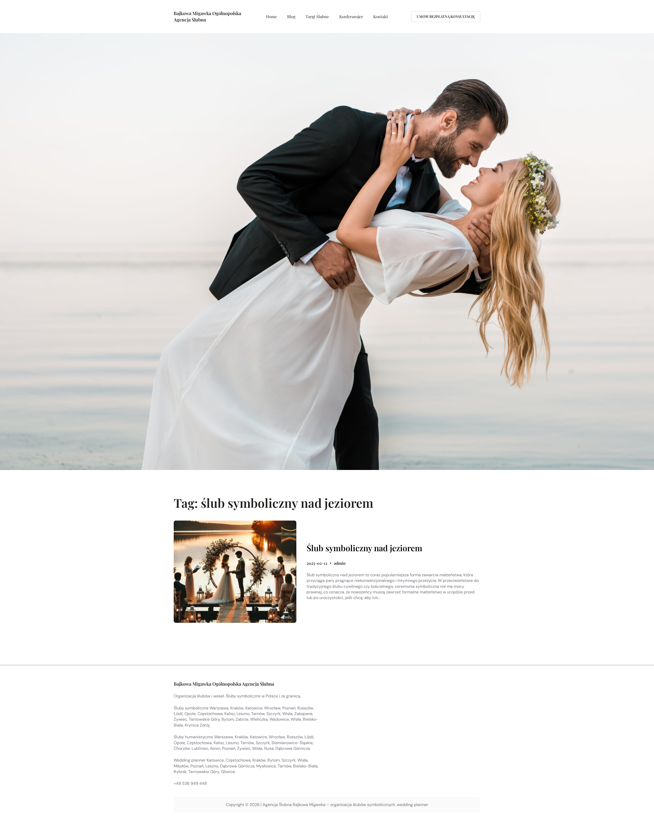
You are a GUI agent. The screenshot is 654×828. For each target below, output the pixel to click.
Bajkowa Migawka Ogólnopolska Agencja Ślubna (224, 684)
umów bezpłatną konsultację (446, 16)
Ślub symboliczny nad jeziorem (364, 548)
